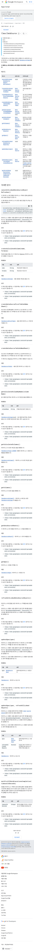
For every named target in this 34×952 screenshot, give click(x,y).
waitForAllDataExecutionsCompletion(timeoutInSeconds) (6, 174)
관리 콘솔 (3, 893)
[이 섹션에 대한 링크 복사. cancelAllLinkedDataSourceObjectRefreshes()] (12, 192)
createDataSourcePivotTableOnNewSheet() (7, 96)
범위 (24, 231)
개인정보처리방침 (9, 944)
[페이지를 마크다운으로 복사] (23, 33)
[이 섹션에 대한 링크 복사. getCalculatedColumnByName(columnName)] (7, 394)
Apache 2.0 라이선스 (5, 845)
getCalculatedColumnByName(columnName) (7, 111)
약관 (2, 944)
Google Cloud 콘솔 (5, 898)
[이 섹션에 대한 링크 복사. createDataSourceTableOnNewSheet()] (2, 351)
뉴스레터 (3, 910)
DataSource (17, 149)
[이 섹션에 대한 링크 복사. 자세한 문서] (12, 185)
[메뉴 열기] (2, 2)
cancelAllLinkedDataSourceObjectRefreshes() (7, 82)
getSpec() (5, 135)
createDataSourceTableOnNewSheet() (7, 103)
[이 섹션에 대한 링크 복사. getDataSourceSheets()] (21, 526)
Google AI (3, 935)
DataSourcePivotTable (17, 97)
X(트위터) (3, 912)
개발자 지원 (4, 883)
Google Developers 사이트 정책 (8, 846)
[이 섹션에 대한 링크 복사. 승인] (5, 228)
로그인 (30, 2)
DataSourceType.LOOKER (9, 451)
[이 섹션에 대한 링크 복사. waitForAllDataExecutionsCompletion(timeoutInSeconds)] (18, 784)
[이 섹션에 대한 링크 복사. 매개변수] (7, 260)
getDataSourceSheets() (6, 130)
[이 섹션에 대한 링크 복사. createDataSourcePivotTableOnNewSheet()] (9, 306)
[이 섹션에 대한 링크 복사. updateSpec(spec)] (16, 640)
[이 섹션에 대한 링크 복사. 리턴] (5, 276)
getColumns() (6, 123)
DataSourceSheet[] (17, 131)
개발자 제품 (4, 878)
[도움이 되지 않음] (13, 26)
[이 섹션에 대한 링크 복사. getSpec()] (10, 562)
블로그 (2, 907)
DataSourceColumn (17, 90)
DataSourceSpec (17, 137)
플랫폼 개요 (4, 876)
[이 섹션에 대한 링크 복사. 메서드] (7, 72)
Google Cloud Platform (7, 933)
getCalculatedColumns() (6, 118)
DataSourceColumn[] (17, 119)
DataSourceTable (25, 60)
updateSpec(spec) (7, 149)
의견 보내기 (6, 29)
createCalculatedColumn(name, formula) (7, 90)
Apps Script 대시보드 (6, 895)
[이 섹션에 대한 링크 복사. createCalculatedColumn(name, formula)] (10, 251)
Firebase (3, 930)
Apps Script (5, 7)
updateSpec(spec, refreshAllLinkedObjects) (7, 161)
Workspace (18, 2)
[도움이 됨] (10, 26)
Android (3, 925)
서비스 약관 (4, 886)
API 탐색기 (3, 900)
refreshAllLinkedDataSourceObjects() (7, 143)
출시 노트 (3, 881)
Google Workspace (8, 23)
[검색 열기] (27, 2)
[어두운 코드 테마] (29, 206)
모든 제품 (3, 938)
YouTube (3, 915)
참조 (24, 23)
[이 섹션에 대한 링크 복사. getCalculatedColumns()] (22, 444)
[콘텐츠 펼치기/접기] (11, 38)
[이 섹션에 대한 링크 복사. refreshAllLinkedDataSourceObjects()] (2, 600)
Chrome (3, 928)
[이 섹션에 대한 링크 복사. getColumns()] (13, 488)
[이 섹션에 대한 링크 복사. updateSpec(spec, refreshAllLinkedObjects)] (10, 708)
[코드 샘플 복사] (31, 206)
